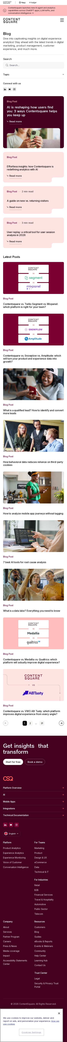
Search (7, 59)
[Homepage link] (8, 778)
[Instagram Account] (14, 89)
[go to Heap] (22, 2)
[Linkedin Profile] (5, 89)
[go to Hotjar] (32, 2)
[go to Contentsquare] (9, 2)
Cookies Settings (31, 1032)
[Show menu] (62, 20)
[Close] (59, 1013)
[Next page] (61, 723)
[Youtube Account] (10, 89)
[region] (31, 1025)
